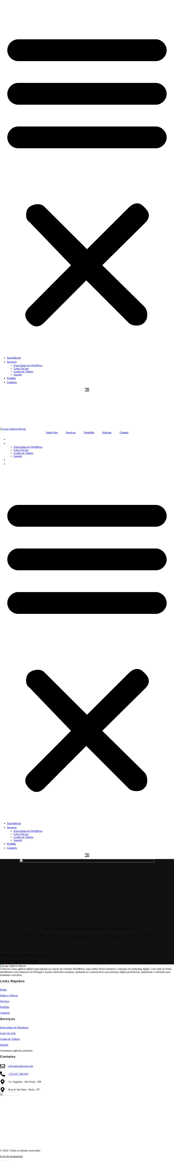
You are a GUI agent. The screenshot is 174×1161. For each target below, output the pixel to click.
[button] (87, 178)
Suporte (18, 374)
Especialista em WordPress (28, 365)
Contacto (12, 382)
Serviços (12, 361)
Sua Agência (14, 357)
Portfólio (11, 378)
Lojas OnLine (21, 368)
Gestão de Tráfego (23, 371)
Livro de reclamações (11, 1156)
